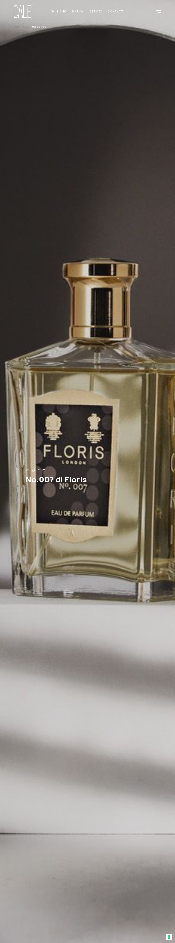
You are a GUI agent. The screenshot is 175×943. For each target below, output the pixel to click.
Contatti (116, 11)
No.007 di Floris (39, 27)
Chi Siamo (58, 11)
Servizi (96, 11)
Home (16, 27)
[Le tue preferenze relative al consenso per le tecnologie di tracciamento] (169, 937)
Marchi (78, 11)
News (25, 27)
